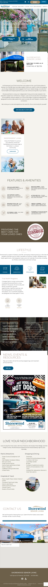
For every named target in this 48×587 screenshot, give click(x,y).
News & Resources (37, 6)
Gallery (31, 6)
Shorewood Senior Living (24, 573)
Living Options (21, 6)
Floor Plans (14, 6)
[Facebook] (25, 2)
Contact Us (45, 6)
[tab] (5, 269)
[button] (1, 332)
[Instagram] (28, 2)
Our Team (27, 6)
